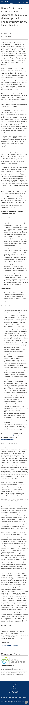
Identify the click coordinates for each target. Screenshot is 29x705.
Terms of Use (4, 697)
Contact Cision (14, 683)
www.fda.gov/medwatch (7, 439)
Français (17, 25)
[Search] (27, 2)
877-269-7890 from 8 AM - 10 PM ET (14, 692)
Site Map (25, 697)
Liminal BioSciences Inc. (7, 665)
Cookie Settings (8, 699)
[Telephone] (23, 2)
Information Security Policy (15, 697)
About (14, 686)
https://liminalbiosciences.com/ (9, 645)
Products (14, 684)
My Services (14, 688)
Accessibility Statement (19, 699)
